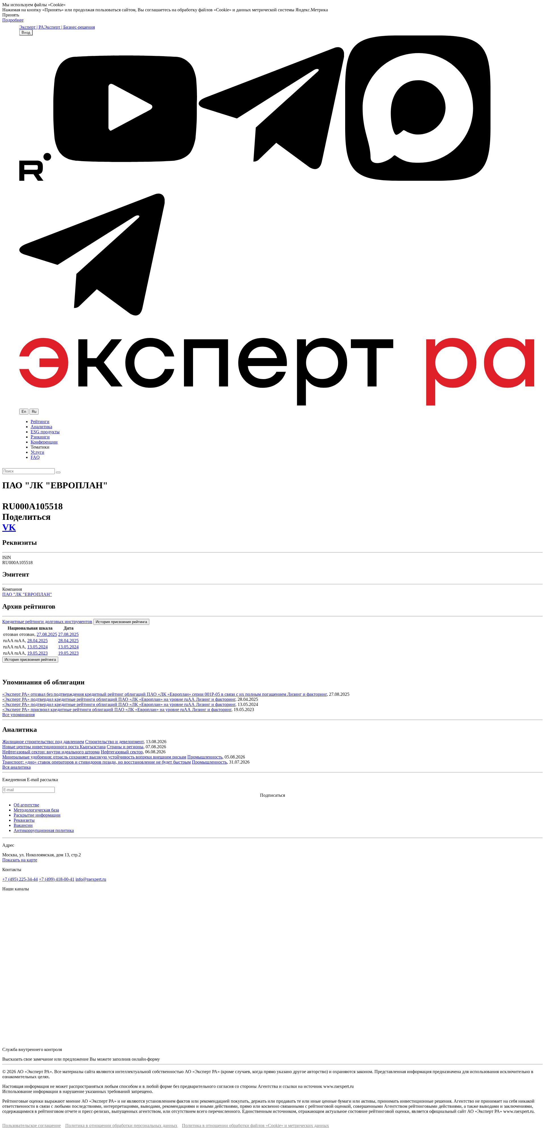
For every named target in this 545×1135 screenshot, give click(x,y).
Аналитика (41, 426)
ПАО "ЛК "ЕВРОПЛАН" (27, 594)
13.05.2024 (37, 646)
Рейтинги (40, 421)
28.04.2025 (37, 640)
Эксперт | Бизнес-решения (69, 27)
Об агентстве (26, 804)
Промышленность (204, 756)
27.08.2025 (47, 634)
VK (9, 527)
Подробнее (13, 20)
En (24, 411)
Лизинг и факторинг (307, 694)
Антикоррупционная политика (44, 830)
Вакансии (23, 825)
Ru (34, 411)
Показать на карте (19, 859)
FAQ (35, 457)
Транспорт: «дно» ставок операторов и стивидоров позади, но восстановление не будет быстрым (96, 762)
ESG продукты (45, 431)
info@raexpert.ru (91, 879)
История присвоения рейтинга (121, 622)
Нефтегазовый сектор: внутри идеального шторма (51, 751)
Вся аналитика (16, 767)
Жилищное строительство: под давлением (43, 741)
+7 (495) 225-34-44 (20, 879)
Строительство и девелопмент (114, 741)
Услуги (37, 452)
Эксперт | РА (31, 27)
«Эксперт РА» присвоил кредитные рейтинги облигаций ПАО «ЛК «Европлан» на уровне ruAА (97, 709)
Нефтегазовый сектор (122, 751)
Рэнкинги (40, 436)
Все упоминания (18, 714)
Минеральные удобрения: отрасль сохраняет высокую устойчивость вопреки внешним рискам (94, 756)
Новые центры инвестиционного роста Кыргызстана (54, 746)
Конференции (44, 442)
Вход (26, 32)
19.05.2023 (37, 653)
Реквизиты (24, 820)
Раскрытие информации (37, 815)
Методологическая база (36, 810)
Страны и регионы (125, 746)
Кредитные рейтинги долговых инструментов (47, 621)
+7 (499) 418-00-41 (56, 879)
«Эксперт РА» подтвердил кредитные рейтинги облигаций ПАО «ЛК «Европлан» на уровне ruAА (99, 699)
